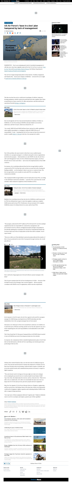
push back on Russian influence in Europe (16, 78)
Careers (54, 470)
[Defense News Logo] (15, 1)
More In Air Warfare (9, 416)
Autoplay (12, 244)
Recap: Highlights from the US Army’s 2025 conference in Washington (18, 446)
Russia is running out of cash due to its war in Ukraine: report (60, 254)
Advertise (38, 469)
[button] (25, 47)
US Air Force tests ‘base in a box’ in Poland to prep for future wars (29, 109)
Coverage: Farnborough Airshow (25, 3)
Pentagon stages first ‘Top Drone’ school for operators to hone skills (18, 454)
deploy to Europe (17, 134)
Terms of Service (7, 470)
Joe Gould (16, 192)
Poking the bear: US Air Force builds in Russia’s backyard (27, 187)
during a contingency (20, 103)
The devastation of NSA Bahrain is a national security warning (60, 248)
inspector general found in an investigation (15, 71)
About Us (55, 469)
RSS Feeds (22, 473)
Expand (7, 244)
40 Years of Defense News (51, 3)
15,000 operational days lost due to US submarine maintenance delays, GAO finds (60, 267)
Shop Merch (22, 475)
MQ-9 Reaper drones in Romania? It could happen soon (26, 305)
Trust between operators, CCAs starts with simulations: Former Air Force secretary (17, 419)
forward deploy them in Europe (21, 69)
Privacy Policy (6, 469)
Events (21, 472)
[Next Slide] (42, 258)
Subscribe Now (23, 469)
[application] (25, 48)
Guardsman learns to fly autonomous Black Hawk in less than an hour (17, 437)
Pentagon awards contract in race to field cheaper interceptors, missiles (60, 260)
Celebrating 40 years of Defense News (13, 427)
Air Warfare (8, 22)
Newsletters (22, 470)
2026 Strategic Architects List (39, 3)
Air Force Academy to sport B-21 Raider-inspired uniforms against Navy (63, 41)
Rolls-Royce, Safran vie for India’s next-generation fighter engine (60, 274)
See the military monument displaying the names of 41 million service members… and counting (64, 54)
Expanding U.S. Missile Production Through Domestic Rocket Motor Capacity (63, 47)
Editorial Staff (39, 473)
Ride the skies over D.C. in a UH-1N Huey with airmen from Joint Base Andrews (59, 35)
